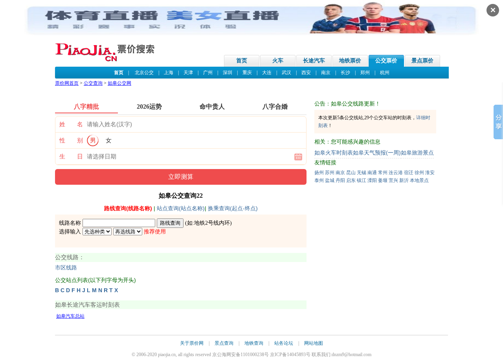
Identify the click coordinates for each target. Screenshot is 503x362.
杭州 (384, 72)
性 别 (71, 140)
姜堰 (382, 180)
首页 (241, 61)
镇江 (361, 180)
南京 (325, 72)
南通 (372, 172)
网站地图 (313, 343)
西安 (306, 72)
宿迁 (408, 172)
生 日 (71, 156)
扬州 (319, 172)
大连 (267, 72)
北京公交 (144, 72)
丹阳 (340, 180)
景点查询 (224, 343)
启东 (351, 180)
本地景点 (419, 180)
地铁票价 (350, 61)
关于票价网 (192, 343)
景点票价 (422, 61)
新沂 (404, 180)
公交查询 (93, 83)
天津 (188, 72)
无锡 (361, 172)
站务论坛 (283, 343)
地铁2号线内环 (212, 223)
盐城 (329, 180)
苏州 (329, 172)
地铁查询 (253, 343)
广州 (208, 72)
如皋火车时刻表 (333, 152)
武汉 (286, 72)
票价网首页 (67, 83)
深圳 (227, 72)
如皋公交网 (119, 83)
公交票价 (386, 61)
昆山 (351, 172)
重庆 (247, 72)
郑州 (365, 72)
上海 (168, 72)
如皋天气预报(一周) (377, 152)
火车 (277, 61)
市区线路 (66, 268)
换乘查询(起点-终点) (233, 208)
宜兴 (393, 180)
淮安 (430, 172)
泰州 (319, 180)
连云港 (396, 172)
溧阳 (372, 180)
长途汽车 (314, 61)
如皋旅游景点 (417, 152)
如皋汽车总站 (70, 316)
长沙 (345, 72)
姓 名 (71, 124)
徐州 (419, 172)
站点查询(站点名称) (181, 208)
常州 (382, 172)
